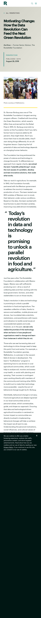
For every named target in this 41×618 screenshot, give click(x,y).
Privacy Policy (8, 447)
